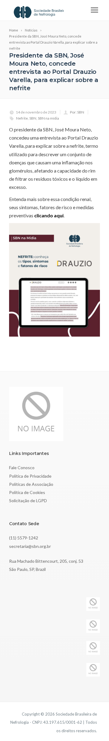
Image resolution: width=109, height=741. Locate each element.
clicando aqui (49, 215)
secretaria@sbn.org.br (30, 546)
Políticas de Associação (31, 484)
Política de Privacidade (30, 476)
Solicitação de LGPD (28, 500)
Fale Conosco (22, 467)
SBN (32, 118)
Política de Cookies (27, 492)
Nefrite (22, 118)
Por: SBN (77, 112)
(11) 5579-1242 (23, 537)
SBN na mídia (48, 118)
